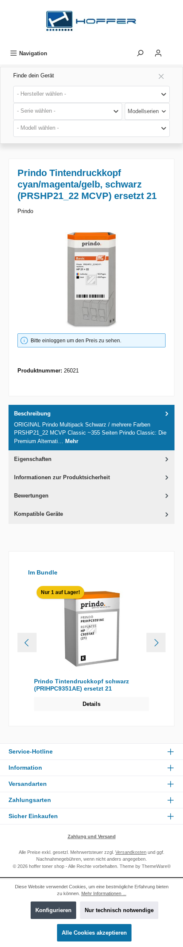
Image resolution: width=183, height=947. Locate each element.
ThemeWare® (156, 866)
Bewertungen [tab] (31, 495)
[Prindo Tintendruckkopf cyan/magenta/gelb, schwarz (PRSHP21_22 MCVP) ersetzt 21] (91, 280)
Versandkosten (130, 852)
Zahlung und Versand (92, 836)
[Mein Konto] (158, 53)
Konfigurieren (53, 910)
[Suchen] (140, 53)
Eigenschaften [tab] (32, 459)
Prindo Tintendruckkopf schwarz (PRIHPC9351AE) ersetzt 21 (81, 685)
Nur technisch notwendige (119, 910)
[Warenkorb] (173, 51)
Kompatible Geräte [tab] (38, 514)
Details (91, 704)
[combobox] (91, 94)
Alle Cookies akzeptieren (94, 933)
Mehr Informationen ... (103, 893)
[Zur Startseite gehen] (91, 23)
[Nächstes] (156, 642)
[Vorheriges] (27, 642)
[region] (91, 280)
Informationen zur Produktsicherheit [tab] (62, 477)
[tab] (91, 427)
